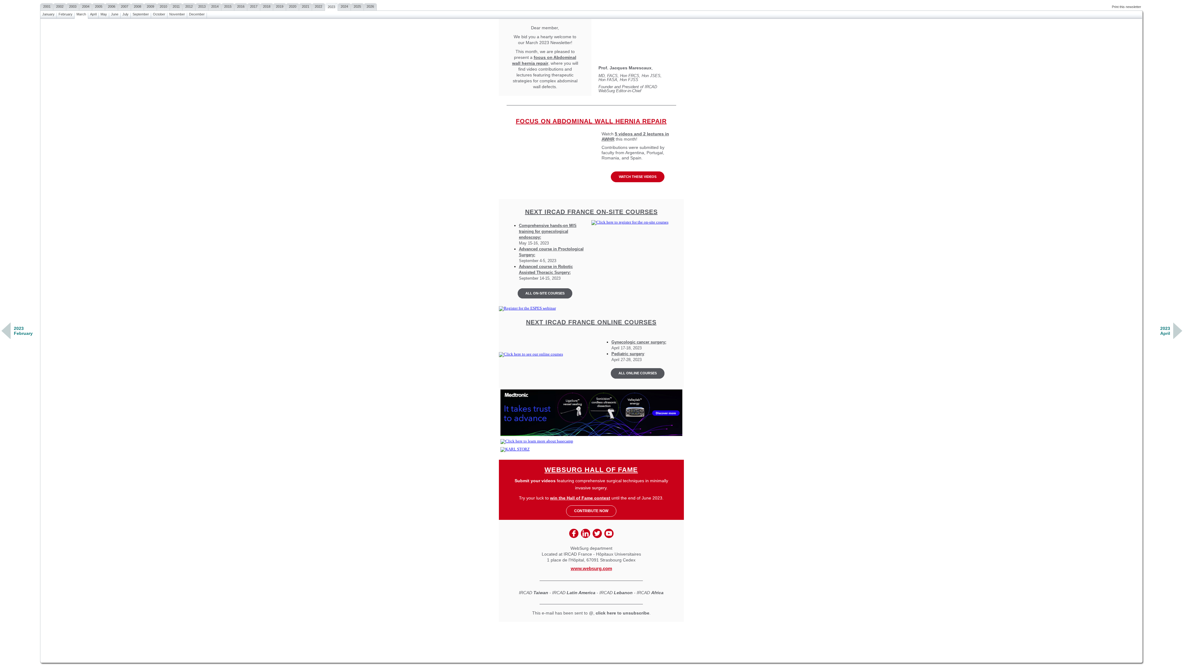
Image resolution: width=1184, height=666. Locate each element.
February (65, 14)
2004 (85, 6)
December (197, 14)
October (159, 14)
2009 (150, 6)
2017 (253, 6)
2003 (72, 6)
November (177, 14)
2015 (227, 6)
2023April (1165, 331)
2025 (357, 6)
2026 (370, 6)
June (114, 14)
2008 (137, 6)
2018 (266, 6)
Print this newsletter (1126, 7)
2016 (240, 6)
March (81, 14)
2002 (59, 6)
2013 (201, 6)
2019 (279, 6)
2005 (98, 6)
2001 (46, 6)
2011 (176, 6)
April (93, 14)
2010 (163, 6)
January (48, 14)
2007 (124, 6)
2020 (292, 6)
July (125, 14)
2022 (318, 6)
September (141, 14)
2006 (111, 6)
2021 (305, 6)
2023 (331, 7)
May (104, 14)
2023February (23, 331)
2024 (344, 6)
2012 (189, 6)
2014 (214, 6)
